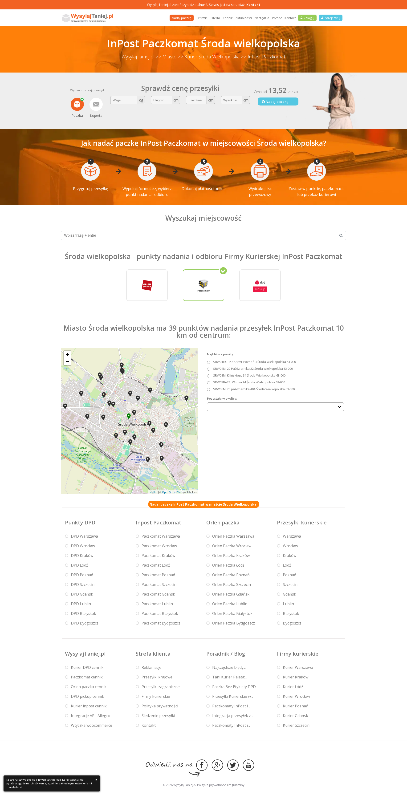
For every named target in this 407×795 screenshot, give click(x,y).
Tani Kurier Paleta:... (229, 677)
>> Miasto (166, 56)
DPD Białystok (83, 613)
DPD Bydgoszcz (84, 623)
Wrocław (290, 545)
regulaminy (236, 785)
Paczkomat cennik (87, 677)
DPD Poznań (82, 574)
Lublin (288, 603)
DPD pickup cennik (87, 696)
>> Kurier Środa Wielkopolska (209, 56)
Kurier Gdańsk (295, 715)
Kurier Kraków (295, 677)
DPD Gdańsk (82, 594)
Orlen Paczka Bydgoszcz (233, 623)
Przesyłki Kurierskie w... (232, 696)
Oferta (215, 18)
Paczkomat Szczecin (159, 584)
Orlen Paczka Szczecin (231, 584)
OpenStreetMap (172, 492)
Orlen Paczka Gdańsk (230, 594)
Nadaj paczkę (181, 18)
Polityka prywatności (160, 706)
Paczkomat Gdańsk (158, 594)
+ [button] (67, 354)
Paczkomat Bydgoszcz (161, 623)
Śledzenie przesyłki (158, 715)
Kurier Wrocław (296, 696)
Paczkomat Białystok (160, 613)
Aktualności (244, 18)
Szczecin (290, 584)
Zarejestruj (332, 18)
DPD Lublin (81, 603)
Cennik (228, 18)
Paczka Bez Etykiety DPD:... (235, 686)
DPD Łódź (79, 565)
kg (141, 100)
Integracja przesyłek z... (232, 715)
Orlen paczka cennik (88, 686)
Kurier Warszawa (298, 667)
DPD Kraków (82, 555)
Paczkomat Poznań (158, 574)
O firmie (202, 18)
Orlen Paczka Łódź (228, 565)
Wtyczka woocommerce (91, 725)
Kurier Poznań (295, 706)
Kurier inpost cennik (89, 706)
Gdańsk (289, 594)
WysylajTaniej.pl (138, 56)
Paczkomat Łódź (156, 565)
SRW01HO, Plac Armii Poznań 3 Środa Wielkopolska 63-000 (254, 362)
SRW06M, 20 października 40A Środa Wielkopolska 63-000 (254, 389)
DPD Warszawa (84, 536)
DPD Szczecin (82, 584)
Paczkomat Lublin (157, 603)
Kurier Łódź (293, 686)
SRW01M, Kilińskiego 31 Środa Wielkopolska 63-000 (249, 375)
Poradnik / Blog (225, 653)
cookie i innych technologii (44, 779)
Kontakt (253, 4)
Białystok (291, 613)
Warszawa (292, 536)
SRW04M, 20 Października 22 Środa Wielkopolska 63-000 (253, 368)
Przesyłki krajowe (157, 677)
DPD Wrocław (83, 545)
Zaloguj (309, 18)
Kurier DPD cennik (87, 667)
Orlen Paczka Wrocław (231, 545)
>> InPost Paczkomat (263, 56)
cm (176, 100)
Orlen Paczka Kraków (231, 555)
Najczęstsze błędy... (229, 667)
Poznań (289, 574)
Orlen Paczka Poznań (231, 574)
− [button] (67, 362)
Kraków (289, 555)
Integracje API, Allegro (90, 715)
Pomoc (277, 18)
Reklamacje (151, 667)
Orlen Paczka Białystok (232, 613)
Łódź (287, 565)
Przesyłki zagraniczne (161, 686)
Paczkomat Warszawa (161, 536)
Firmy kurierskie (156, 696)
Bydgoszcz (292, 623)
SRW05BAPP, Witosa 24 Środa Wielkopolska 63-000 (249, 382)
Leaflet (153, 492)
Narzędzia (262, 18)
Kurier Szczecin (296, 725)
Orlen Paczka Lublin (229, 603)
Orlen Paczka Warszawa (233, 536)
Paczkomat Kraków (158, 555)
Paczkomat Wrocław (159, 545)
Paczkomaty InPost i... (231, 706)
